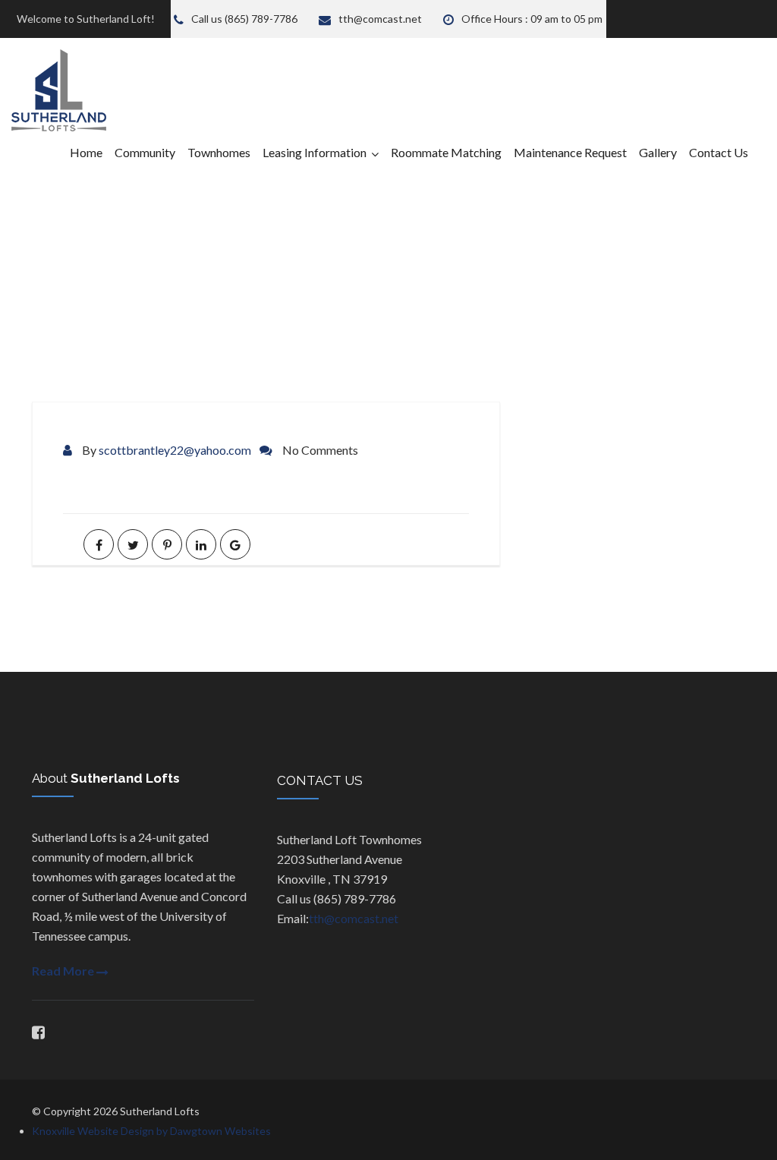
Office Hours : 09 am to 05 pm (531, 18)
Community (145, 152)
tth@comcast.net (380, 18)
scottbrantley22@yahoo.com (175, 450)
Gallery (658, 152)
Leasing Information (314, 152)
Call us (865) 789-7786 (244, 18)
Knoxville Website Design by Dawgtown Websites (151, 1130)
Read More (64, 970)
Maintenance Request (570, 152)
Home (86, 152)
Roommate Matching (446, 152)
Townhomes (218, 152)
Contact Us (718, 152)
